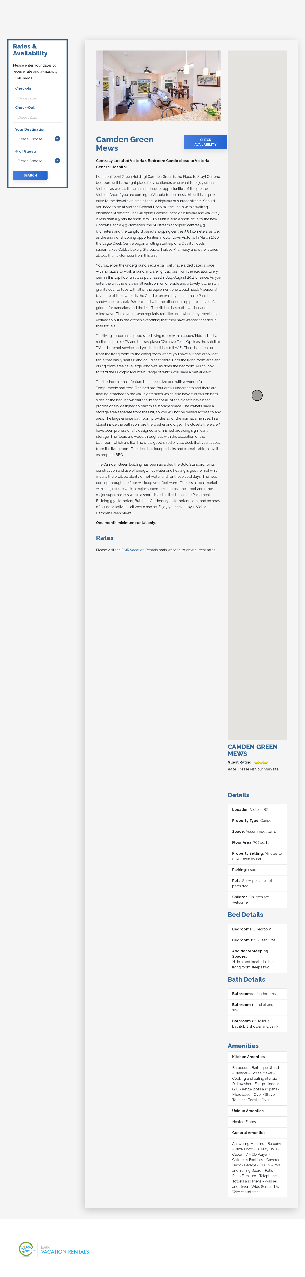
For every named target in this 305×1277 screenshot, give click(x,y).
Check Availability (205, 142)
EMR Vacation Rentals (139, 550)
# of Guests (26, 151)
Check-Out (25, 107)
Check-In (23, 88)
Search (30, 175)
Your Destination (30, 129)
